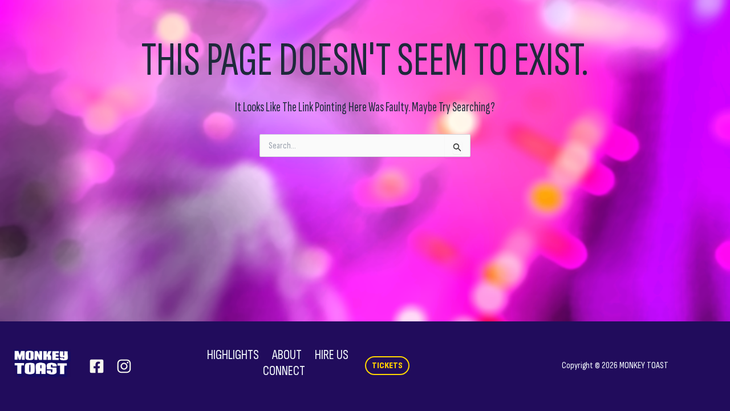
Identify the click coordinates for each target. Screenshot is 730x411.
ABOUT (287, 355)
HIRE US (331, 355)
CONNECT (284, 371)
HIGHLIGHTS (233, 355)
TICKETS (387, 365)
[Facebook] (96, 366)
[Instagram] (124, 366)
